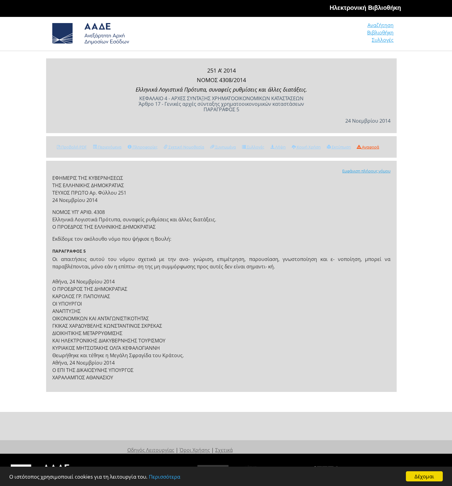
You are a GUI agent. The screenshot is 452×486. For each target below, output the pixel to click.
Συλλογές (383, 40)
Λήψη (280, 147)
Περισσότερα (164, 476)
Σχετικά (224, 450)
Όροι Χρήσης (195, 450)
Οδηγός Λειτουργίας (150, 450)
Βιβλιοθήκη (380, 32)
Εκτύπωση (341, 147)
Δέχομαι (424, 476)
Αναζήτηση (380, 25)
